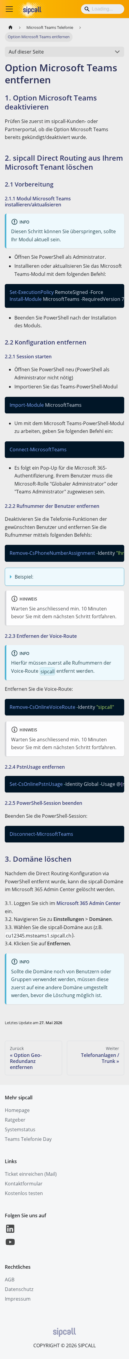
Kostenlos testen (24, 1193)
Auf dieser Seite (26, 51)
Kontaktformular (24, 1183)
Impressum (18, 1299)
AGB (9, 1279)
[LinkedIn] (10, 1232)
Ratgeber (15, 1120)
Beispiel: (24, 576)
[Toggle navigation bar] (9, 9)
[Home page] (10, 27)
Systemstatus (20, 1129)
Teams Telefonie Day (28, 1139)
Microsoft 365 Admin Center (88, 903)
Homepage (17, 1110)
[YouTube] (10, 1245)
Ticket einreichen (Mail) (31, 1174)
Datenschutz (19, 1289)
